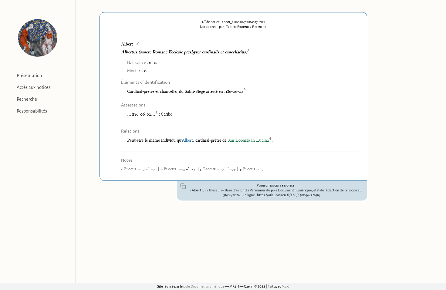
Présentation (29, 75)
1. (122, 169)
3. (201, 169)
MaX (285, 286)
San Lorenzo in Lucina (248, 140)
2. (162, 169)
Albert (187, 140)
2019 (134, 169)
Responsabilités (32, 111)
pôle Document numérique (204, 286)
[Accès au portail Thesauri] (38, 38)
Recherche (27, 99)
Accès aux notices (33, 87)
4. (241, 169)
